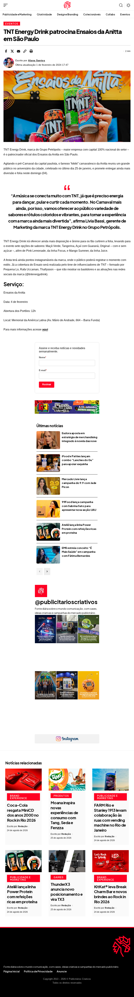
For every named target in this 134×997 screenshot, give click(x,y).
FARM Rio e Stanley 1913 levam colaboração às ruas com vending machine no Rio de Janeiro (110, 817)
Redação (23, 826)
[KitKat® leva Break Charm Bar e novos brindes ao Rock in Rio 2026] (110, 861)
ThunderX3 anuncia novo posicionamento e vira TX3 (67, 892)
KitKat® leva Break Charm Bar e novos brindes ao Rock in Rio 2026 (110, 894)
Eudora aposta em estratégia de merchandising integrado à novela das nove (79, 437)
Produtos (61, 795)
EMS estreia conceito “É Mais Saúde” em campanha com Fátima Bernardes (78, 551)
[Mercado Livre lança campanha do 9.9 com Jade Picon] (48, 486)
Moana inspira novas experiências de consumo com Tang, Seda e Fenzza (64, 815)
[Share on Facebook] (5, 51)
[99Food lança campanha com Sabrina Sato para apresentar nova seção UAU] (48, 509)
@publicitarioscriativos (66, 601)
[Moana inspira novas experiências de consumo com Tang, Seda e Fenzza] (67, 780)
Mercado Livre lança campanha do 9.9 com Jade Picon (79, 482)
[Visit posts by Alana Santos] (8, 62)
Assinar (46, 384)
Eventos (11, 23)
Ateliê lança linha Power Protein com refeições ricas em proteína (79, 528)
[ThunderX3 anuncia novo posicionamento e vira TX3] (67, 861)
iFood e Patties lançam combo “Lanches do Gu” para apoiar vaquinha (77, 460)
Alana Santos (36, 60)
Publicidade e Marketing (107, 797)
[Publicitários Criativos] (67, 5)
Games (59, 877)
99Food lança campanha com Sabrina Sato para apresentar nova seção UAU (79, 505)
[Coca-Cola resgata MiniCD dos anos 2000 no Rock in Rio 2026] (23, 780)
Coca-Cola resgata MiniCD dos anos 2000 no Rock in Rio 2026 (23, 813)
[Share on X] (12, 51)
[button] (6, 5)
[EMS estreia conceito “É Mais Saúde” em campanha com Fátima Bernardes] (48, 555)
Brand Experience (18, 797)
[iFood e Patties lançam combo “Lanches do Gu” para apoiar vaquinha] (48, 463)
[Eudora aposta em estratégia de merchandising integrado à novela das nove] (48, 440)
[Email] (18, 51)
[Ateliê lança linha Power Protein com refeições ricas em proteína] (48, 532)
